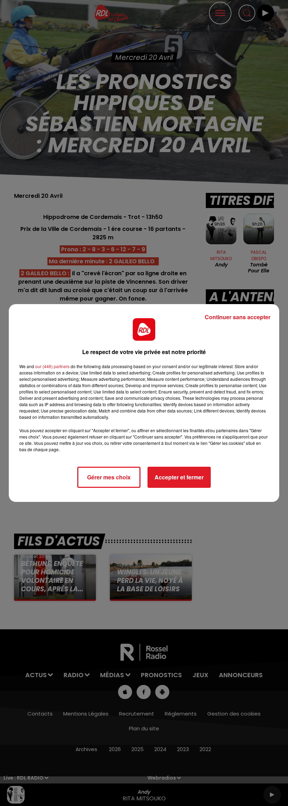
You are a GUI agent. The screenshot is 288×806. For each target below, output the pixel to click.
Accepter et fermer (179, 477)
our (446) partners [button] (52, 366)
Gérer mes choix (109, 477)
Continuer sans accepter (237, 317)
